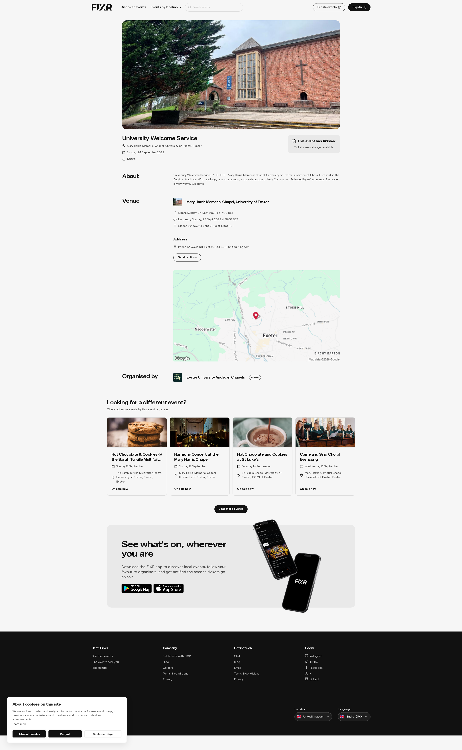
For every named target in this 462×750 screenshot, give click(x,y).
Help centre (99, 667)
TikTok (314, 662)
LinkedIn (315, 679)
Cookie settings (103, 734)
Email (237, 667)
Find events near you (105, 662)
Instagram (316, 656)
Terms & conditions (175, 673)
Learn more (20, 724)
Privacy (167, 679)
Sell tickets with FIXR (177, 656)
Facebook (316, 667)
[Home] (102, 7)
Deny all (65, 734)
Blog (166, 662)
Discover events (133, 7)
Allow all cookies (29, 734)
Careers (168, 667)
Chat (237, 656)
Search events (201, 7)
